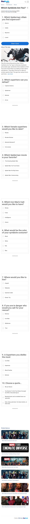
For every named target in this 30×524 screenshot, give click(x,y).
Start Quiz (15, 44)
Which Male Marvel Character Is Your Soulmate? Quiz (14, 506)
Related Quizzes (5, 428)
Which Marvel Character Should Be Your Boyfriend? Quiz (14, 493)
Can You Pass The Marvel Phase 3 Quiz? (11, 453)
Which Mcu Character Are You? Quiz (10, 467)
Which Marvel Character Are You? (9, 440)
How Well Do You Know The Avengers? (10, 480)
